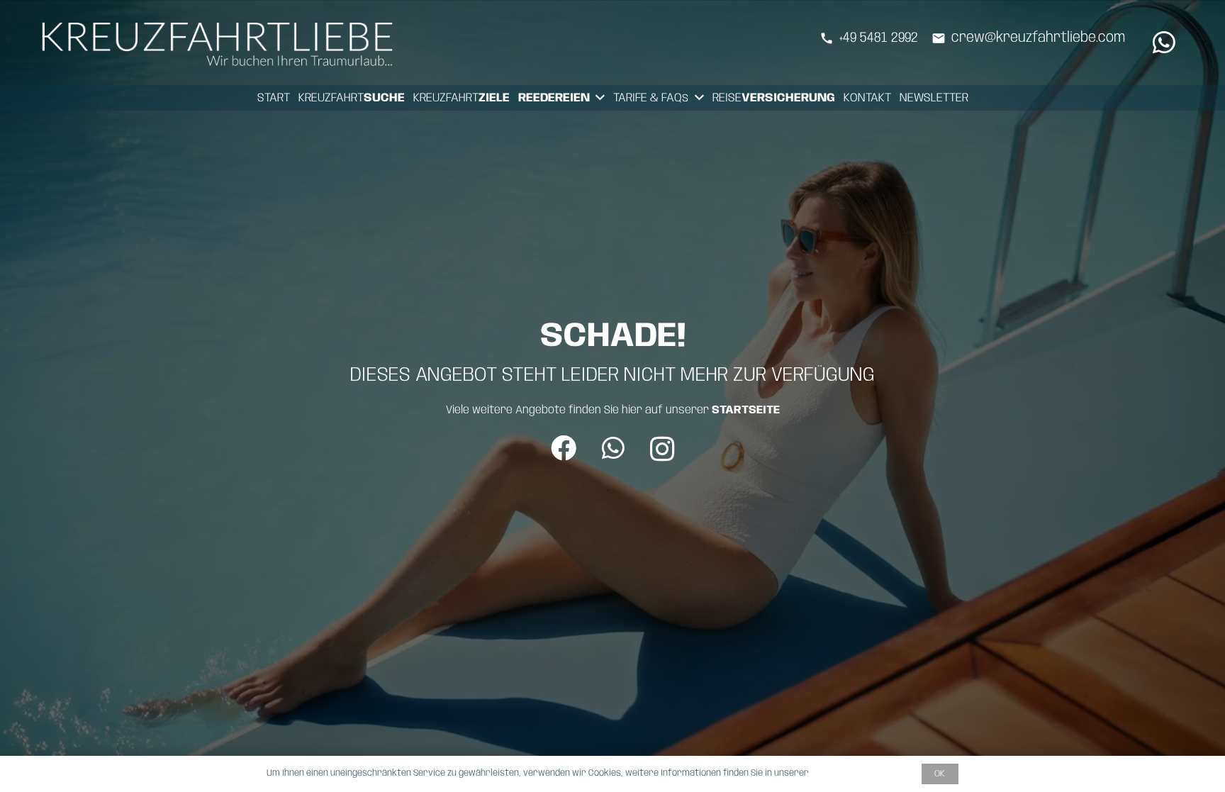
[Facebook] (563, 448)
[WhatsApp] (1164, 42)
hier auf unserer (701, 410)
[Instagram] (662, 449)
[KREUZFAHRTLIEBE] (221, 42)
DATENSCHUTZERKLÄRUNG (862, 773)
